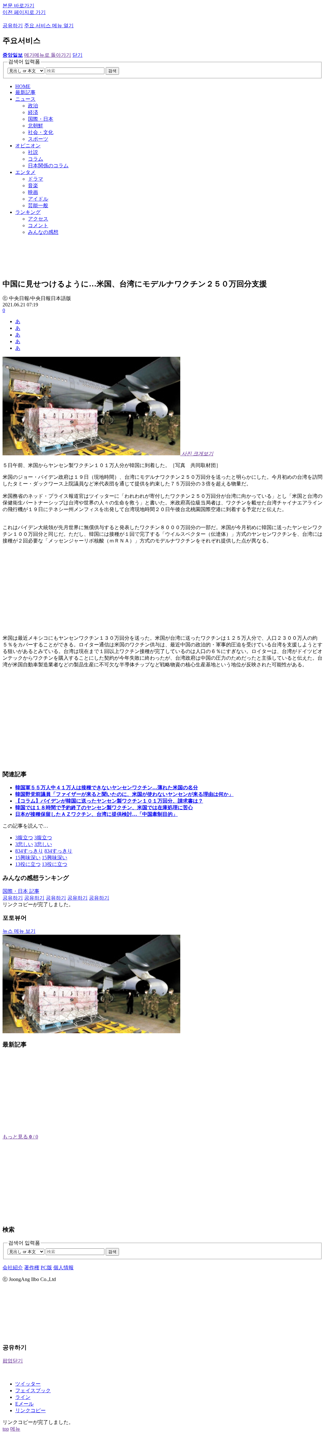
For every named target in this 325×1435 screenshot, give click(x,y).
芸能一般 (38, 205)
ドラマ (35, 179)
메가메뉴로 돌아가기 (47, 55)
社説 (33, 152)
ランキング (28, 212)
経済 (33, 112)
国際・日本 (40, 119)
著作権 (31, 1267)
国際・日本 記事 (21, 891)
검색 (112, 70)
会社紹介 (13, 1267)
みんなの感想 (43, 232)
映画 (33, 192)
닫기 (77, 55)
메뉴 (15, 1429)
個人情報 (63, 1267)
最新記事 (25, 92)
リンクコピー (30, 1410)
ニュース (25, 99)
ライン (22, 1397)
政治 (33, 105)
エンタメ (25, 172)
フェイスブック (33, 1390)
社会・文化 (40, 132)
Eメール (24, 1403)
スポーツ (38, 139)
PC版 (46, 1267)
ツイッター (28, 1384)
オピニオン (28, 145)
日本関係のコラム (48, 165)
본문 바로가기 (18, 5)
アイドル (38, 199)
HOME (22, 86)
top (6, 1429)
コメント (38, 225)
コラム (35, 159)
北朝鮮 (35, 125)
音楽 (33, 185)
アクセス (38, 218)
